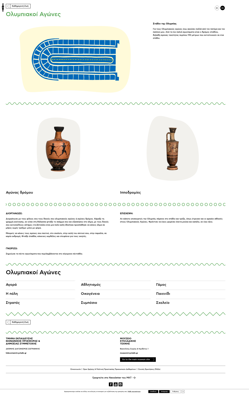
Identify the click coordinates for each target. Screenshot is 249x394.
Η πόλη (12, 294)
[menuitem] (217, 8)
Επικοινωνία (76, 369)
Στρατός (13, 303)
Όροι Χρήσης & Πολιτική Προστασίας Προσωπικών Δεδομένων (109, 369)
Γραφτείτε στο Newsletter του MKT (112, 377)
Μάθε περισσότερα (134, 391)
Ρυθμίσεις (175, 391)
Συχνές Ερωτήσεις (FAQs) (149, 369)
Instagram (120, 384)
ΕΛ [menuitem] (217, 8)
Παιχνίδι (163, 294)
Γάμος (161, 285)
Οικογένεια (90, 294)
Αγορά (11, 285)
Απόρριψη (164, 391)
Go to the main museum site (136, 359)
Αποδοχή (153, 391)
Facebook (111, 384)
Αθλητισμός (91, 285)
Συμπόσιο (89, 303)
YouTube (116, 384)
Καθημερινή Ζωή (20, 6)
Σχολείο (163, 303)
